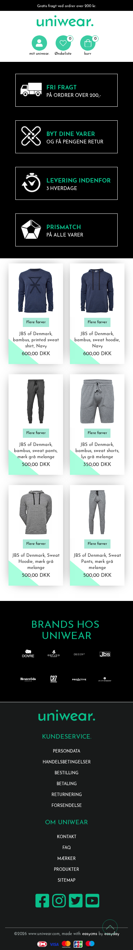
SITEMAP (66, 881)
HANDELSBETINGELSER (67, 762)
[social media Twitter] (75, 907)
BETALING (67, 784)
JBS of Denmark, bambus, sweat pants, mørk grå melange (36, 451)
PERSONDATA (66, 751)
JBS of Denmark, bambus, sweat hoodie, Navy (97, 340)
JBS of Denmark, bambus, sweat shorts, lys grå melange (97, 451)
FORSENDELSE (66, 806)
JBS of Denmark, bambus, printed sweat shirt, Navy (36, 340)
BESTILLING (66, 773)
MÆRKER (66, 859)
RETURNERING (66, 795)
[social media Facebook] (41, 907)
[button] (63, 45)
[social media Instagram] (58, 907)
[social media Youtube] (91, 907)
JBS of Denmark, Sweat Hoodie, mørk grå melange (36, 561)
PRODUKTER (66, 870)
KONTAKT (66, 837)
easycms (89, 934)
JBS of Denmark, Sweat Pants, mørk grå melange (97, 561)
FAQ (66, 848)
